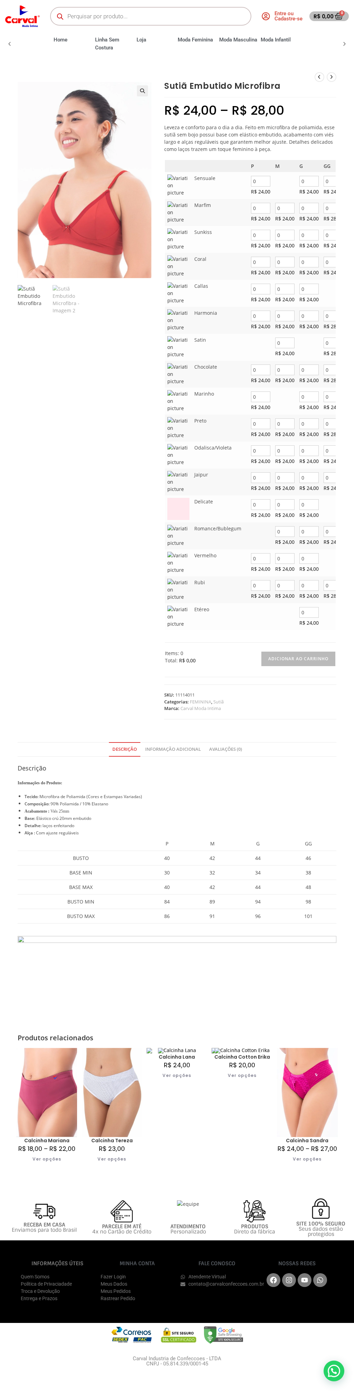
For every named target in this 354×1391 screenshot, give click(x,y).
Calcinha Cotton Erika (242, 1056)
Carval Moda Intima (200, 708)
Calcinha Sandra (307, 1140)
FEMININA (200, 702)
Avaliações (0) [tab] (225, 749)
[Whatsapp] (320, 1280)
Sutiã (218, 702)
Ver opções (46, 1159)
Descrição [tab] (124, 749)
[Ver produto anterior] (319, 77)
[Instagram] (289, 1280)
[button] (9, 43)
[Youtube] (304, 1280)
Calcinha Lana (177, 1056)
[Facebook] (273, 1280)
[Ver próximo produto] (331, 77)
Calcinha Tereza (112, 1140)
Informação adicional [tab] (173, 749)
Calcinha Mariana (46, 1140)
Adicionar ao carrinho (298, 659)
